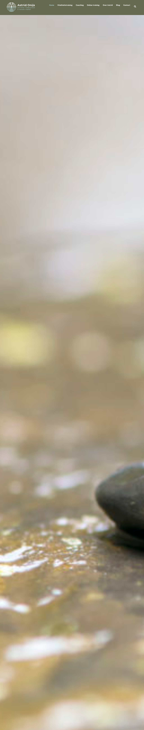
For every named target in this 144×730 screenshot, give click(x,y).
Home (51, 5)
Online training (93, 5)
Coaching (80, 5)
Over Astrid (108, 5)
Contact (126, 5)
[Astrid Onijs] (21, 10)
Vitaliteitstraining (64, 5)
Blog (118, 5)
